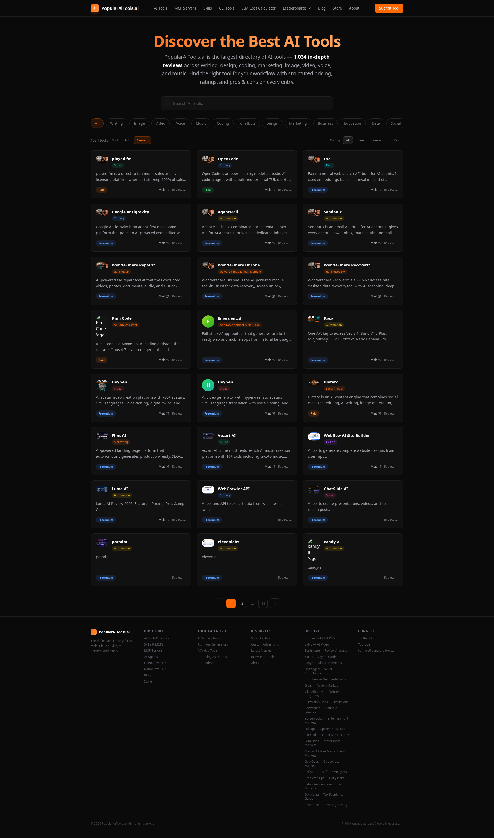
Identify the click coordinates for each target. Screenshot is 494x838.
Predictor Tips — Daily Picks (324, 778)
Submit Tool (389, 8)
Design (272, 123)
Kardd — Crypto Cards (321, 657)
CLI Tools (226, 8)
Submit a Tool (260, 638)
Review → (179, 190)
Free (360, 140)
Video (160, 123)
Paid (397, 140)
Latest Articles (261, 651)
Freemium (379, 140)
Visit (162, 190)
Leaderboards (295, 8)
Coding (223, 123)
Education (352, 123)
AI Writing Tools (209, 638)
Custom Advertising (265, 644)
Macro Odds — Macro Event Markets (325, 753)
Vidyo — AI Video (317, 644)
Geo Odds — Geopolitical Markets (322, 764)
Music (201, 123)
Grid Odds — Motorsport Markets (322, 743)
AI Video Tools (208, 651)
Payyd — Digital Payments (323, 663)
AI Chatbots (206, 663)
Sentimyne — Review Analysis (326, 651)
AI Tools (160, 8)
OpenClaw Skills (155, 663)
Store (337, 8)
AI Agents (151, 657)
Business (325, 123)
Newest (142, 140)
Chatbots (247, 123)
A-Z (126, 140)
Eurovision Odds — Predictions (326, 702)
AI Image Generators (213, 644)
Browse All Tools (263, 657)
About (354, 8)
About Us (257, 663)
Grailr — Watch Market (321, 686)
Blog (322, 8)
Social (396, 123)
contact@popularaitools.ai (376, 651)
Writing (116, 123)
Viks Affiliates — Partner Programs (322, 694)
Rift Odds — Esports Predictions (327, 735)
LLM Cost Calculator (259, 8)
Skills (207, 8)
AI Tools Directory (157, 638)
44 (263, 603)
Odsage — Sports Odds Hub (325, 729)
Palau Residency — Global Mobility (323, 786)
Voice (180, 123)
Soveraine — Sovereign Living (326, 805)
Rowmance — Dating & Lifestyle (321, 710)
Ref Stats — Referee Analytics (326, 772)
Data (376, 123)
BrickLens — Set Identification (326, 679)
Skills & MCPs (153, 644)
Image (139, 123)
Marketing (298, 123)
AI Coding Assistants (212, 657)
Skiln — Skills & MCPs (320, 638)
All (97, 123)
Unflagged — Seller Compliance (318, 671)
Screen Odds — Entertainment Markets (326, 720)
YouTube (364, 644)
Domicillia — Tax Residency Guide (324, 797)
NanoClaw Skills (155, 669)
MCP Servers (185, 8)
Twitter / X (365, 638)
